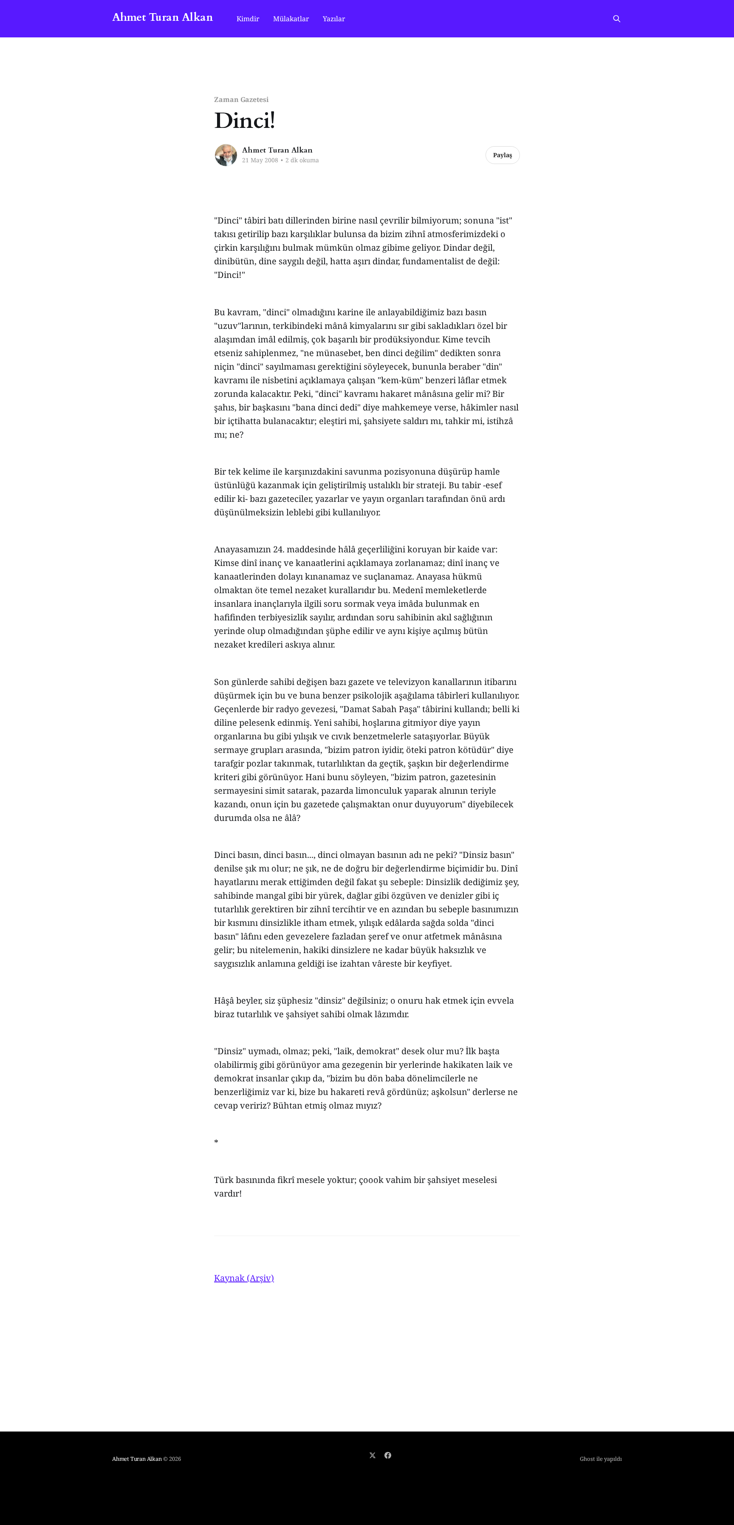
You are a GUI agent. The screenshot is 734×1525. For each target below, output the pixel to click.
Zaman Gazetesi (241, 99)
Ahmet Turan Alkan (162, 17)
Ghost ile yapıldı (601, 1459)
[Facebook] (387, 1455)
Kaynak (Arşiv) (244, 1278)
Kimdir (248, 18)
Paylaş (502, 155)
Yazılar (334, 18)
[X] (372, 1455)
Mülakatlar (291, 18)
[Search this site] (617, 18)
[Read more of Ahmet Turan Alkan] (226, 155)
